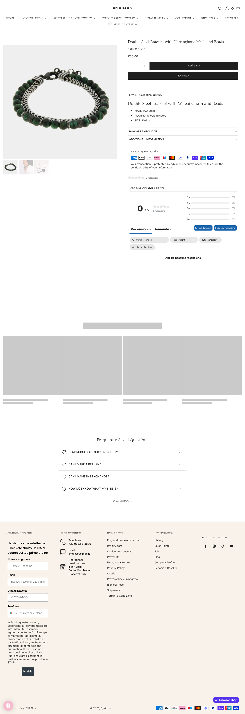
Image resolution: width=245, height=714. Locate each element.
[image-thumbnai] (10, 167)
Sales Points (162, 545)
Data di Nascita (17, 590)
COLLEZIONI (183, 18)
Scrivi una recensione (225, 228)
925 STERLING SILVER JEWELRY (73, 18)
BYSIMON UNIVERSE (121, 24)
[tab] (162, 229)
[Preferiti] (232, 8)
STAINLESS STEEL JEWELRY (118, 18)
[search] (219, 8)
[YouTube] (231, 546)
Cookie (111, 573)
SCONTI (10, 18)
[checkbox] (142, 247)
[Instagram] (214, 546)
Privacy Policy (116, 568)
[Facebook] (205, 546)
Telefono (13, 606)
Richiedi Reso (115, 584)
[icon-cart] (238, 8)
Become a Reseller (165, 568)
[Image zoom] (60, 102)
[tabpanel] (183, 265)
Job (156, 551)
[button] (194, 66)
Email (11, 575)
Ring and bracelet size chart (124, 540)
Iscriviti (27, 671)
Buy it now (183, 75)
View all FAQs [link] (121, 501)
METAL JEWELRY (155, 18)
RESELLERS (231, 18)
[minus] (131, 65)
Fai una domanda (203, 228)
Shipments (113, 590)
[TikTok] (222, 546)
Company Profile (164, 562)
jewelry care (114, 545)
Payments (113, 557)
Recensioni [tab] (141, 229)
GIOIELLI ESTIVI (33, 18)
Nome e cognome (19, 559)
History (158, 540)
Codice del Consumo (119, 551)
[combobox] (13, 613)
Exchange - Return (118, 562)
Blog (157, 557)
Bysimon (106, 708)
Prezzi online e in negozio (122, 579)
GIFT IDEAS (208, 18)
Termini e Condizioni (119, 595)
